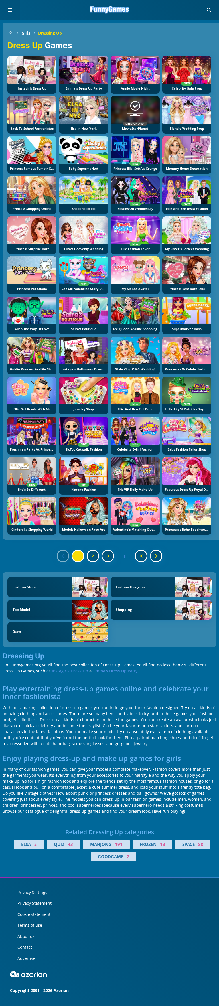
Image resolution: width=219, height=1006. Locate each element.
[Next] (156, 556)
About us (26, 936)
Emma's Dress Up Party (115, 671)
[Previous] (63, 556)
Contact (24, 947)
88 (200, 844)
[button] (209, 10)
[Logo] (109, 10)
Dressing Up (50, 33)
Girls (25, 33)
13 (162, 844)
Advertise (26, 958)
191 (119, 844)
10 (141, 555)
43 (70, 844)
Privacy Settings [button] (32, 892)
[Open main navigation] (10, 10)
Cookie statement (33, 914)
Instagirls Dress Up (70, 671)
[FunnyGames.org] (10, 33)
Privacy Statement (34, 903)
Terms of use (29, 925)
